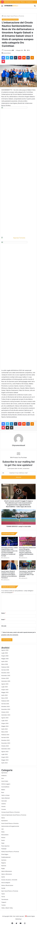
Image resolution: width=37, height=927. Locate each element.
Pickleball (3, 848)
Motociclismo (4, 834)
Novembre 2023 (5, 743)
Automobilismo (5, 786)
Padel (2, 843)
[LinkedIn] (11, 57)
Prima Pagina (4, 854)
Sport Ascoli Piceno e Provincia (15, 16)
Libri (2, 829)
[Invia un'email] (13, 50)
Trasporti (3, 902)
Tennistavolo (4, 899)
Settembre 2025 (5, 681)
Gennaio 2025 (5, 703)
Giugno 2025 (4, 689)
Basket (3, 789)
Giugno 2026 (4, 655)
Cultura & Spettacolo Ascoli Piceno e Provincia (13, 815)
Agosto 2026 (4, 650)
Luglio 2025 (4, 686)
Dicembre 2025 (5, 672)
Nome (3, 613)
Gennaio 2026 (5, 670)
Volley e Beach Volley (7, 908)
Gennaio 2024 (5, 737)
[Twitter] (7, 57)
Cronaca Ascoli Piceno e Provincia (10, 812)
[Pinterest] (20, 57)
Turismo (3, 905)
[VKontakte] (28, 57)
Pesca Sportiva (5, 846)
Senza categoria (5, 882)
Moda (2, 832)
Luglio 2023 (4, 754)
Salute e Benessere (6, 874)
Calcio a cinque (5, 795)
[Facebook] (3, 57)
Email (3, 619)
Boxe (2, 792)
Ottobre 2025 (5, 678)
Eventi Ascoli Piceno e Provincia (9, 823)
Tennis (3, 896)
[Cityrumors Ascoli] (11, 6)
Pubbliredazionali (5, 857)
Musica (3, 837)
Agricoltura (4, 772)
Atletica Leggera (5, 784)
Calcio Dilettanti (5, 798)
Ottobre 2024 (5, 712)
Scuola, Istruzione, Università (9, 879)
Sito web (3, 626)
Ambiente (4, 775)
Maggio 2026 (4, 658)
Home (4, 16)
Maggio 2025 (4, 692)
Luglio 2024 (4, 720)
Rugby (3, 868)
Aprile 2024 (4, 729)
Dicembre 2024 (5, 706)
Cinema (3, 806)
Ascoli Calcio (4, 781)
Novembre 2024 (5, 709)
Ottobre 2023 (5, 746)
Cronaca (3, 809)
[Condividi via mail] (7, 427)
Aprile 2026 (4, 661)
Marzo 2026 (4, 664)
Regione (3, 863)
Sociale (3, 888)
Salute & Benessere (6, 871)
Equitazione (4, 820)
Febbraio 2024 (5, 734)
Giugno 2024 (4, 723)
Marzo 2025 (4, 698)
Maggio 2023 (4, 760)
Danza (3, 817)
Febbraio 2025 (5, 701)
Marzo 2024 (4, 732)
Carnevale (4, 801)
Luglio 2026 (4, 653)
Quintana (3, 860)
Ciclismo (3, 803)
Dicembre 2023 (5, 740)
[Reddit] (24, 57)
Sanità (3, 877)
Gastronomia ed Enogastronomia (10, 826)
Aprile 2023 (4, 762)
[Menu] (2, 6)
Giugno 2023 (4, 757)
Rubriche (3, 865)
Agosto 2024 (4, 717)
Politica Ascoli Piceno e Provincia (10, 851)
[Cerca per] (35, 6)
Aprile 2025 (4, 695)
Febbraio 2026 (5, 667)
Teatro (3, 893)
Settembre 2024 (5, 715)
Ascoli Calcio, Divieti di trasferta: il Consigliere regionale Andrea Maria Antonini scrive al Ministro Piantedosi (9, 574)
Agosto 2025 (4, 684)
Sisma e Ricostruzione (7, 885)
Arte (2, 778)
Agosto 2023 (4, 751)
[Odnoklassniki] (32, 57)
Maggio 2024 (4, 726)
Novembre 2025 (5, 675)
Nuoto (3, 840)
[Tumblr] (15, 57)
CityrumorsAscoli (8, 50)
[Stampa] (11, 427)
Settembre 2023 (5, 748)
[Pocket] (3, 61)
